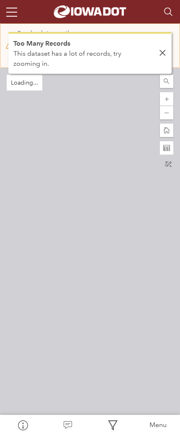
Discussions (67, 425)
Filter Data (112, 425)
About (22, 425)
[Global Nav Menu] (11, 11)
